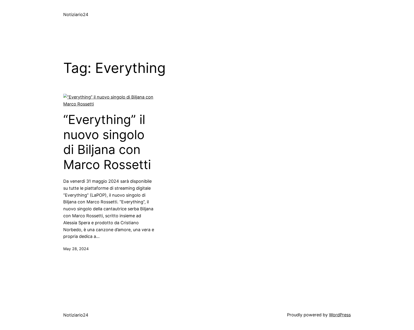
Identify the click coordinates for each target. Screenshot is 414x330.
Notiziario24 (75, 14)
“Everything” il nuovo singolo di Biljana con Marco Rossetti (107, 142)
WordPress (340, 314)
